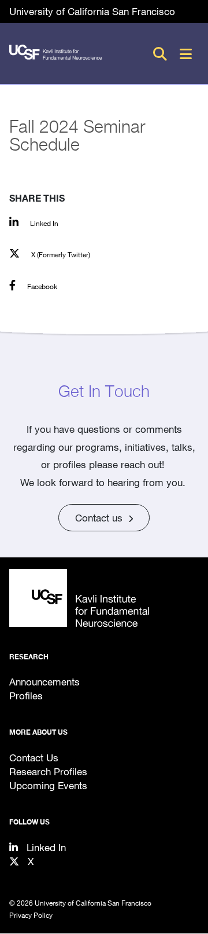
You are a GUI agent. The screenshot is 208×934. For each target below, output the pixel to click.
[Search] (160, 54)
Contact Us (33, 757)
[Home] (104, 598)
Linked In (46, 847)
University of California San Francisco (92, 11)
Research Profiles (48, 771)
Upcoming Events (48, 785)
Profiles (26, 695)
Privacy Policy (31, 915)
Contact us (98, 518)
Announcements (44, 682)
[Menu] (186, 54)
